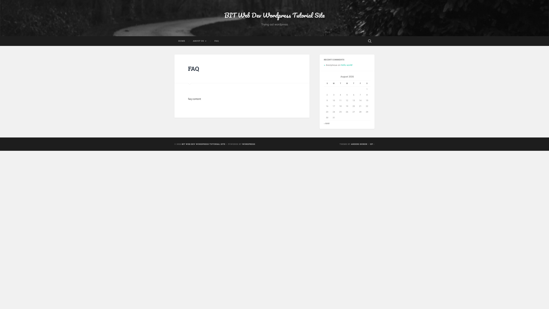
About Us (198, 41)
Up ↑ (372, 144)
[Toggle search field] (370, 41)
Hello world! (346, 65)
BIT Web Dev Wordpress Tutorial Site (274, 15)
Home (181, 41)
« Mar (327, 123)
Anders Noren (359, 144)
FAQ (216, 41)
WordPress (248, 144)
